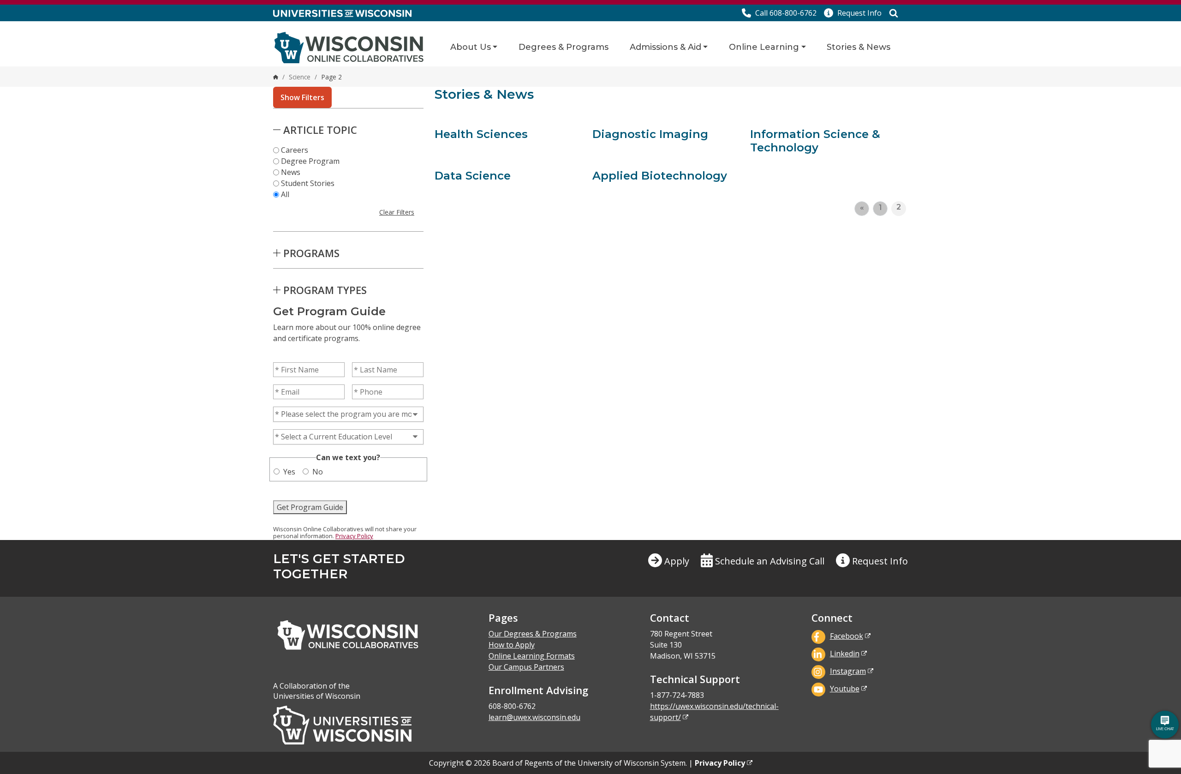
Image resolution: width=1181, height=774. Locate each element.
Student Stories (307, 183)
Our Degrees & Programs (533, 634)
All (285, 194)
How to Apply (512, 645)
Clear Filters (396, 212)
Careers (294, 150)
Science (299, 76)
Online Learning (764, 47)
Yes (289, 472)
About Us (470, 47)
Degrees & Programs (563, 47)
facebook (846, 636)
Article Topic (320, 130)
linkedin (844, 653)
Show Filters (302, 97)
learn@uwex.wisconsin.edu (534, 717)
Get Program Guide (310, 507)
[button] (853, 12)
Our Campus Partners (526, 667)
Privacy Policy (354, 536)
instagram (848, 671)
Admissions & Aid (665, 47)
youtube (844, 689)
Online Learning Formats (532, 656)
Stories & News (858, 47)
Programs (311, 253)
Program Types (325, 290)
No (317, 472)
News (290, 172)
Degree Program (310, 161)
